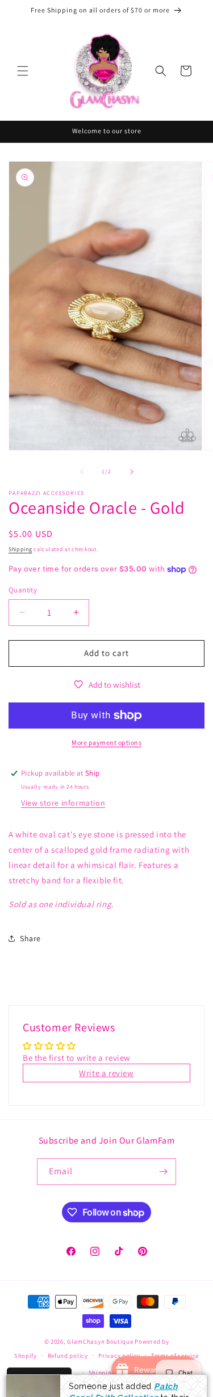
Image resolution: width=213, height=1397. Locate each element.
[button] (22, 70)
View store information (63, 803)
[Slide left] (81, 471)
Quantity (23, 590)
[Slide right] (131, 471)
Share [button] (30, 938)
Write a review (106, 1073)
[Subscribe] (163, 1171)
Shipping (20, 549)
